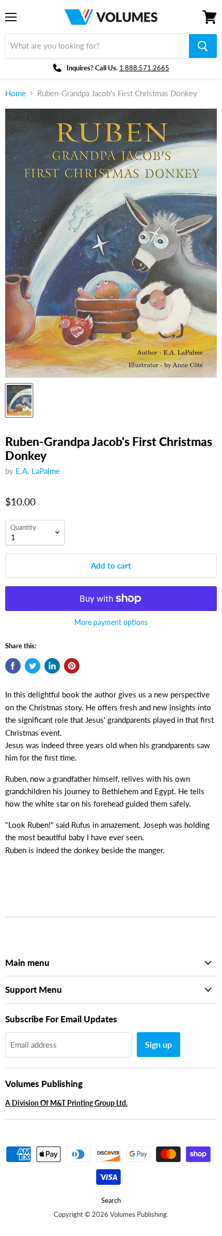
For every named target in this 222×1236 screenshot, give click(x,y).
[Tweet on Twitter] (32, 666)
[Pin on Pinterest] (72, 666)
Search (111, 1200)
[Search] (203, 46)
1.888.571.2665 (144, 68)
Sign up (158, 1044)
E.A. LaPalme (37, 470)
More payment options (111, 622)
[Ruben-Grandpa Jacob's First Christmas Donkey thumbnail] (19, 400)
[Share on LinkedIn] (52, 666)
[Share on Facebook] (13, 666)
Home (15, 93)
